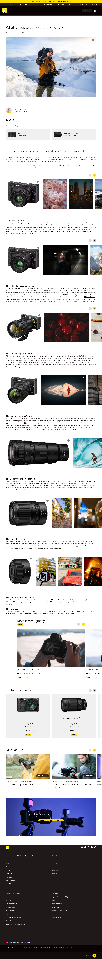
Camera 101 (35, 669)
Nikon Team (54, 781)
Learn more (28, 731)
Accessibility (69, 947)
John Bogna (20, 669)
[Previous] (90, 175)
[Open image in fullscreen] (93, 40)
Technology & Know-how (36, 32)
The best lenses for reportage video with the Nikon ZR (71, 786)
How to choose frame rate (29, 673)
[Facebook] (88, 847)
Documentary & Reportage (72, 781)
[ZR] (28, 704)
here (34, 233)
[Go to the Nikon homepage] (4, 10)
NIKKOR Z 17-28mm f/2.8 (59, 544)
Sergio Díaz (8, 781)
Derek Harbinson (10, 32)
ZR (35, 168)
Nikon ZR (11, 157)
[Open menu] (99, 11)
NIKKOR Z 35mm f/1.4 (67, 227)
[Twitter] (92, 847)
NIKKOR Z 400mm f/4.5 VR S (41, 483)
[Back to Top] (94, 956)
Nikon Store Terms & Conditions (50, 947)
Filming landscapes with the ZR (20, 784)
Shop (28, 734)
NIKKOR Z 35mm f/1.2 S (14, 231)
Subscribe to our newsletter (51, 820)
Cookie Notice (62, 947)
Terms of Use (39, 947)
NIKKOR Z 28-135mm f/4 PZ (83, 358)
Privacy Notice (31, 947)
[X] (10, 120)
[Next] (94, 175)
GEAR (20, 624)
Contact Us (24, 947)
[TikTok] (82, 847)
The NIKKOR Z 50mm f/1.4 (67, 295)
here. (92, 301)
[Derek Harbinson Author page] (9, 110)
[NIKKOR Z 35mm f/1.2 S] (74, 704)
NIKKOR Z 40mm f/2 (57, 600)
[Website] (13, 120)
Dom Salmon (89, 669)
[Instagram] (7, 120)
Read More (22, 677)
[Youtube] (95, 847)
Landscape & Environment (26, 781)
